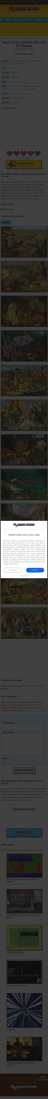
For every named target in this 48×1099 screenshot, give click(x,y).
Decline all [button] (13, 570)
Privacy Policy (13, 564)
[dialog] (24, 549)
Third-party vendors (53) (11, 551)
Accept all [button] (35, 570)
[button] (24, 575)
